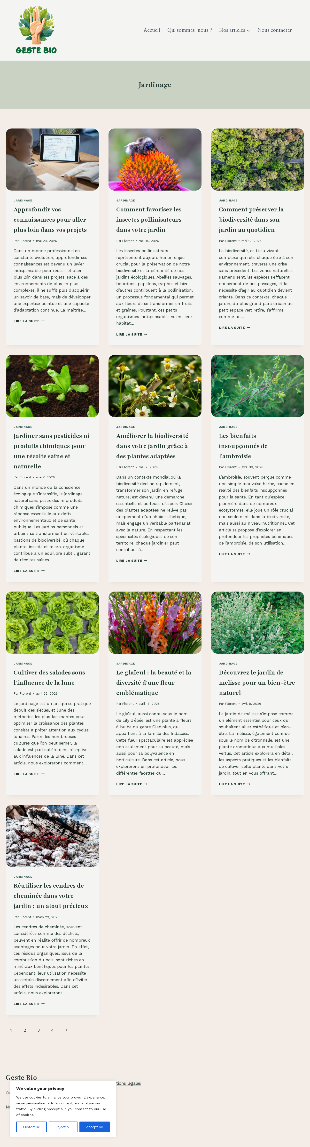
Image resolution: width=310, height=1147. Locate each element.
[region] (63, 1109)
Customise (31, 1127)
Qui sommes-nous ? (189, 30)
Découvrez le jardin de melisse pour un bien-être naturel (257, 682)
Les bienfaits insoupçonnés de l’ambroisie (243, 446)
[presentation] (52, 159)
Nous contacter (274, 30)
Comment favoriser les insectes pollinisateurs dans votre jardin (148, 219)
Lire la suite (29, 321)
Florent (25, 241)
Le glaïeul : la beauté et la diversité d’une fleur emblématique (153, 682)
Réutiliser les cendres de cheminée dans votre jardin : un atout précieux (51, 896)
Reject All (63, 1127)
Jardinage (23, 200)
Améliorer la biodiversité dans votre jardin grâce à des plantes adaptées (152, 446)
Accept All (94, 1127)
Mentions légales (124, 1083)
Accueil (152, 30)
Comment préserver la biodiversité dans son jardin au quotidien (251, 219)
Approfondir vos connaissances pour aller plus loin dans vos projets (50, 219)
